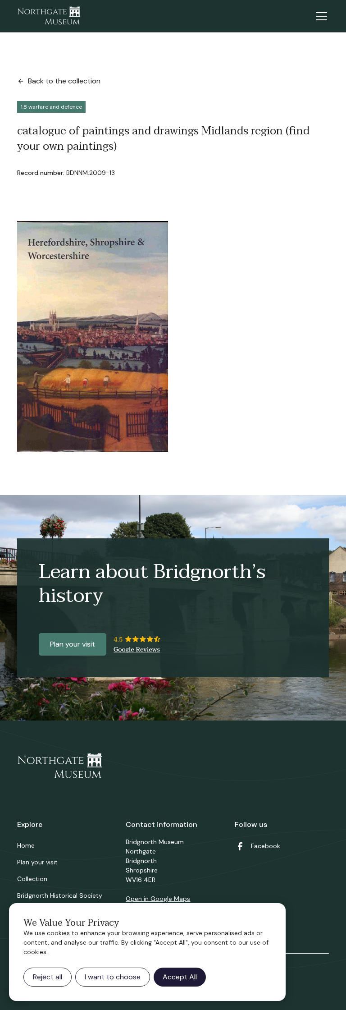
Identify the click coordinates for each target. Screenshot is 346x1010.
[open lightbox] (92, 336)
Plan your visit (72, 644)
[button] (320, 16)
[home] (48, 16)
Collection (32, 879)
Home (26, 845)
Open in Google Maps (158, 899)
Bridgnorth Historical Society (59, 895)
